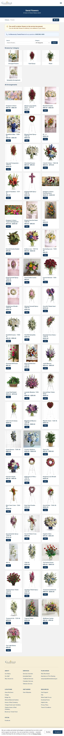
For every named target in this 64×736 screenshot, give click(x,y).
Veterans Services (27, 683)
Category (37, 40)
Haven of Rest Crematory (11, 702)
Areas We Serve (9, 692)
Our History (8, 673)
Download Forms (45, 700)
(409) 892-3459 (39, 34)
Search (8, 40)
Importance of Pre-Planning (48, 676)
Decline (48, 732)
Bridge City (8, 697)
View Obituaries (27, 692)
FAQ (42, 695)
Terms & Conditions (46, 707)
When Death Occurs (46, 697)
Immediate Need (27, 676)
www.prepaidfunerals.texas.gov (49, 678)
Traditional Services (28, 678)
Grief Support (44, 692)
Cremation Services (28, 681)
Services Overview (28, 673)
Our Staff (7, 676)
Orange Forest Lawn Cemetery (13, 705)
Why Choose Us (9, 678)
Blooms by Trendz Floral (11, 711)
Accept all (58, 732)
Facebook (7, 720)
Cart (56, 20)
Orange (7, 695)
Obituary (7, 20)
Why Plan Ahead (45, 673)
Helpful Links (44, 702)
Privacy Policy (44, 705)
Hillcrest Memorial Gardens (12, 700)
